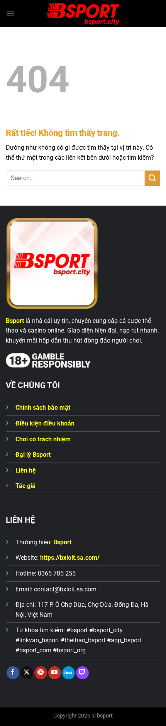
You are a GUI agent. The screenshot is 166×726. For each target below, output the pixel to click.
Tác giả (25, 486)
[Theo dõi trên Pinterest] (40, 672)
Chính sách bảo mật (42, 407)
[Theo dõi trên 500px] (68, 672)
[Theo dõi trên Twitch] (82, 672)
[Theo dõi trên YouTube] (54, 672)
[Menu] (10, 13)
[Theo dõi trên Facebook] (13, 672)
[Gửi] (152, 178)
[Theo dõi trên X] (26, 672)
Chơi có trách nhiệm (43, 439)
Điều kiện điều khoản (45, 423)
